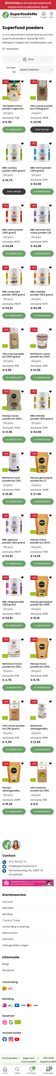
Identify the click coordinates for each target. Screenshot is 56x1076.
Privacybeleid (9, 1058)
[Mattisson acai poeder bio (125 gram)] (14, 462)
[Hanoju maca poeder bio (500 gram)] (42, 524)
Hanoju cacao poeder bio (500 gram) (11, 417)
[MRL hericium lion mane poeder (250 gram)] (42, 214)
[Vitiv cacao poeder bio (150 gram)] (14, 710)
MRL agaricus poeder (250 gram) (13, 541)
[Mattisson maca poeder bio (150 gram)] (14, 648)
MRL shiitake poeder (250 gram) (41, 417)
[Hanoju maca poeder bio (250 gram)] (42, 648)
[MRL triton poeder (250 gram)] (42, 152)
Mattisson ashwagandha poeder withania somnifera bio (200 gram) (41, 727)
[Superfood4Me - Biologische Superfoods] (20, 15)
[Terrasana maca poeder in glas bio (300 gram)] (14, 90)
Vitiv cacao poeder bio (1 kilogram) (41, 107)
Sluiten (44, 6)
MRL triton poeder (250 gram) (40, 169)
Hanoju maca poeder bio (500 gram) (39, 541)
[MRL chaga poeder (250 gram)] (14, 586)
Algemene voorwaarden (28, 1060)
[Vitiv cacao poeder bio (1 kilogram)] (42, 90)
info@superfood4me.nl (23, 866)
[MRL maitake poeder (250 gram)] (42, 276)
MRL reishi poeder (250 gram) (12, 231)
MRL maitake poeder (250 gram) (41, 293)
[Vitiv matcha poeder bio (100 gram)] (42, 772)
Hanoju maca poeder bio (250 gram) (39, 665)
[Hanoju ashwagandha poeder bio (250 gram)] (14, 772)
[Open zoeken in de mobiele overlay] (17, 1069)
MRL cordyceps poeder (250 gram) (13, 293)
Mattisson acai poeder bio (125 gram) (11, 479)
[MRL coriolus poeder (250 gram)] (14, 152)
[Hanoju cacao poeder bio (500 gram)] (14, 400)
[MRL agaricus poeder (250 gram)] (14, 524)
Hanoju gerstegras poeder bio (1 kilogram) (41, 479)
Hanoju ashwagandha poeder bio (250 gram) (11, 789)
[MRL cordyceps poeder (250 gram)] (14, 276)
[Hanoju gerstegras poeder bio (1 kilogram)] (42, 462)
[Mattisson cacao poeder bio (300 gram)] (42, 338)
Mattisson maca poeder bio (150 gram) (12, 665)
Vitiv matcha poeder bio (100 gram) (39, 789)
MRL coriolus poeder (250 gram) (13, 169)
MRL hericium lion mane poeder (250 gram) (41, 231)
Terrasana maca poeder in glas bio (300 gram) (12, 107)
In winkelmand (14, 129)
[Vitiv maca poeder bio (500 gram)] (14, 338)
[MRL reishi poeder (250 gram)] (14, 214)
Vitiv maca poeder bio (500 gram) (13, 355)
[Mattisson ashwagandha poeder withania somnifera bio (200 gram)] (42, 710)
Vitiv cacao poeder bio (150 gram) (13, 727)
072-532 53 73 (17, 862)
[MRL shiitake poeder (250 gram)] (42, 400)
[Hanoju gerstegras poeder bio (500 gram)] (42, 586)
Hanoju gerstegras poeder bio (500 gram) (41, 603)
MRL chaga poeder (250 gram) (13, 603)
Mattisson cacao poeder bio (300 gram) (40, 355)
